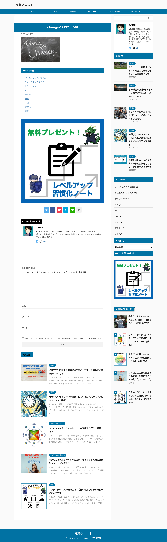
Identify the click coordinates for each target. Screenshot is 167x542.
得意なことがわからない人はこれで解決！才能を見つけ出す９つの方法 (140, 319)
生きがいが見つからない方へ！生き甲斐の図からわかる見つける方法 (140, 357)
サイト (25, 328)
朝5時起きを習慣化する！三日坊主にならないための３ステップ (141, 92)
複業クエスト (24, 4)
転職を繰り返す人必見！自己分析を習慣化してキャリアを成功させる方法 (140, 163)
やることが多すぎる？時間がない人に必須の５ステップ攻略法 (140, 115)
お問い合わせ (136, 11)
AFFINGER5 (96, 538)
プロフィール (52, 11)
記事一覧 (73, 11)
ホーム (31, 11)
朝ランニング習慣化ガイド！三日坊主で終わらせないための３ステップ (140, 70)
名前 (24, 306)
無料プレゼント (94, 11)
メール (25, 317)
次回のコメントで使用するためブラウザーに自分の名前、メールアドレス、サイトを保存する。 (64, 338)
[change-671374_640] (65, 210)
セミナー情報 (115, 11)
